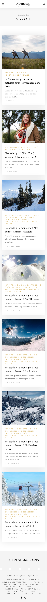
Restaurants (12, 149)
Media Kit (32, 587)
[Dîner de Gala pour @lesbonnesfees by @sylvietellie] (1, 569)
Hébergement (12, 75)
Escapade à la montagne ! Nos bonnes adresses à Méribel (21, 524)
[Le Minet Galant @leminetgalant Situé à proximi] (29, 569)
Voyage (25, 75)
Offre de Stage (14, 587)
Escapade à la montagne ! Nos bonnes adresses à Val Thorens (22, 297)
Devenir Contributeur (14, 582)
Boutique (33, 589)
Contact (10, 593)
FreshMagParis (25, 560)
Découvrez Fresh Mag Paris (21, 580)
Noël (24, 219)
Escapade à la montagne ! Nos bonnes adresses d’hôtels (21, 230)
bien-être (22, 215)
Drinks (33, 215)
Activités (10, 73)
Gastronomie (12, 147)
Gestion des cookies (30, 593)
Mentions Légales (17, 591)
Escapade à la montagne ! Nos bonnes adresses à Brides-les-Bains (21, 445)
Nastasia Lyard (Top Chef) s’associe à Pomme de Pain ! (20, 155)
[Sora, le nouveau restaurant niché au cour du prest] (39, 569)
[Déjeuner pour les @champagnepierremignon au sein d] (20, 569)
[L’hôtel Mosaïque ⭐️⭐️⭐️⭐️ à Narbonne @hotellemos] (10, 569)
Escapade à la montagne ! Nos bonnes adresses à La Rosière (21, 369)
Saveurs (25, 149)
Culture (21, 73)
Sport (35, 222)
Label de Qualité (14, 589)
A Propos (36, 582)
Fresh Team (10, 584)
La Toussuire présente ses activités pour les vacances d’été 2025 (22, 83)
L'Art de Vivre (28, 147)
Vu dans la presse (29, 584)
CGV (33, 591)
